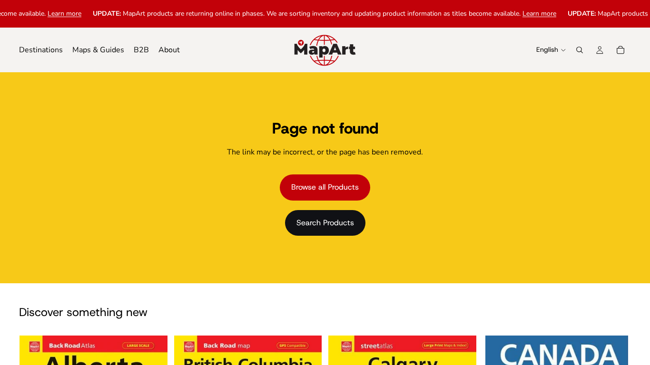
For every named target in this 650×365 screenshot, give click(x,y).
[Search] (579, 49)
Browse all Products (325, 187)
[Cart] (620, 49)
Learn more (59, 13)
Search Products (325, 223)
